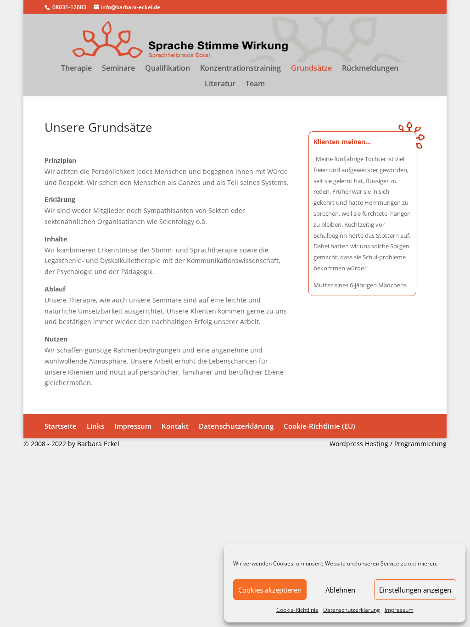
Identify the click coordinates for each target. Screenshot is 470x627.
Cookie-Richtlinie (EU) (319, 426)
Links (95, 426)
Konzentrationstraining (240, 69)
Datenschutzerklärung (351, 610)
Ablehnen (340, 589)
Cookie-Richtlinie (297, 610)
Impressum (399, 610)
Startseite (61, 426)
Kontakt (175, 426)
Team (255, 84)
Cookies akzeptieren (270, 589)
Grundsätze (311, 69)
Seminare (118, 69)
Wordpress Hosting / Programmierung (388, 443)
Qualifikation (167, 69)
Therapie (76, 69)
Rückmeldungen (370, 69)
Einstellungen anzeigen (415, 589)
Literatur (220, 84)
